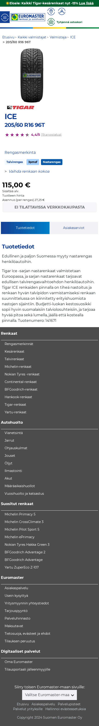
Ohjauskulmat (16, 448)
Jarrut (9, 440)
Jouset (10, 456)
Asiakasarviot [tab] (73, 228)
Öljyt (8, 463)
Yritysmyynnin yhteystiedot (27, 603)
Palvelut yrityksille (28, 709)
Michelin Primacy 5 (20, 514)
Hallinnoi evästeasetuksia (65, 709)
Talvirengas (14, 162)
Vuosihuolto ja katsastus (24, 494)
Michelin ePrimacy (20, 537)
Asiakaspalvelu (16, 588)
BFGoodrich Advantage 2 (25, 552)
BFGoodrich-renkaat (21, 389)
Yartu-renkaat (15, 412)
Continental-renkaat (21, 382)
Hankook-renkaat (18, 397)
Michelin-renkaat (18, 367)
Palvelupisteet (69, 704)
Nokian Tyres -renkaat (22, 374)
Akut (8, 478)
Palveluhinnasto (17, 618)
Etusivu (23, 704)
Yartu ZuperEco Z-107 (22, 567)
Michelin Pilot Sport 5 (22, 529)
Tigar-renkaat (15, 405)
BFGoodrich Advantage (24, 560)
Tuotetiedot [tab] (25, 228)
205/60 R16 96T (25, 125)
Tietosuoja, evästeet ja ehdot (27, 634)
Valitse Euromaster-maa (47, 695)
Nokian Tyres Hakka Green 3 (27, 545)
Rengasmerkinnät (19, 344)
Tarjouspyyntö (16, 611)
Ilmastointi (13, 471)
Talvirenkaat (14, 359)
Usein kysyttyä (16, 596)
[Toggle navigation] (5, 17)
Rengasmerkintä (20, 152)
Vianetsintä (14, 433)
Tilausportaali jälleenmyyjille (27, 669)
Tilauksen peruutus (20, 641)
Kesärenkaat (14, 351)
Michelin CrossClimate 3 (24, 522)
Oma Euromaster (19, 662)
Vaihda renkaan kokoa (29, 171)
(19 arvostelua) (51, 134)
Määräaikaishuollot (20, 486)
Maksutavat (14, 626)
